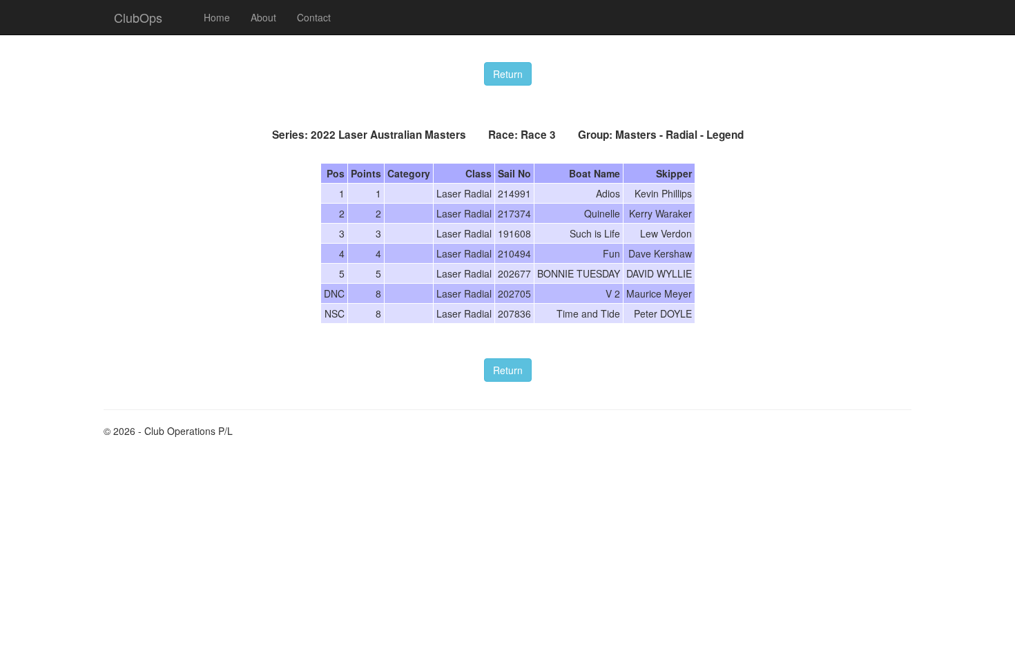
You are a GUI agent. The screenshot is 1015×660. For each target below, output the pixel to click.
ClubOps (138, 17)
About (263, 17)
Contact (314, 17)
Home (217, 17)
